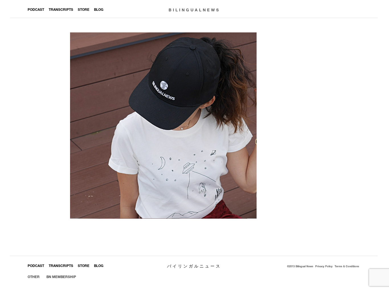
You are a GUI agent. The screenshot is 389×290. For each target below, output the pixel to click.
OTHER (34, 277)
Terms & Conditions (347, 266)
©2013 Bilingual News (300, 266)
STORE (83, 9)
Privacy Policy (324, 266)
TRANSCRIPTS (61, 9)
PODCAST (36, 9)
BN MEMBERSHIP (61, 277)
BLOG (98, 9)
